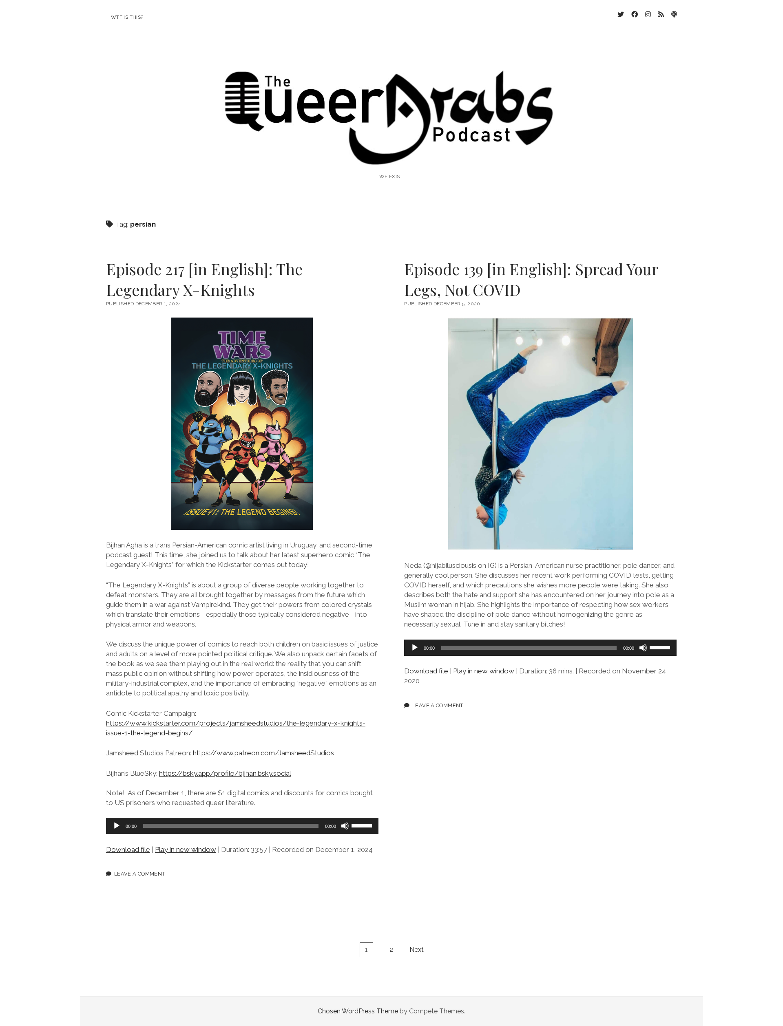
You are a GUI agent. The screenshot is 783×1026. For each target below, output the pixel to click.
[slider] (363, 825)
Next (416, 949)
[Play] (117, 826)
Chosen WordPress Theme (358, 1011)
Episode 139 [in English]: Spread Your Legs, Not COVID (531, 279)
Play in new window (185, 849)
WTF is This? (127, 17)
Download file (128, 849)
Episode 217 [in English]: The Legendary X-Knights (204, 279)
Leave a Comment (139, 874)
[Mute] (345, 826)
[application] (242, 826)
